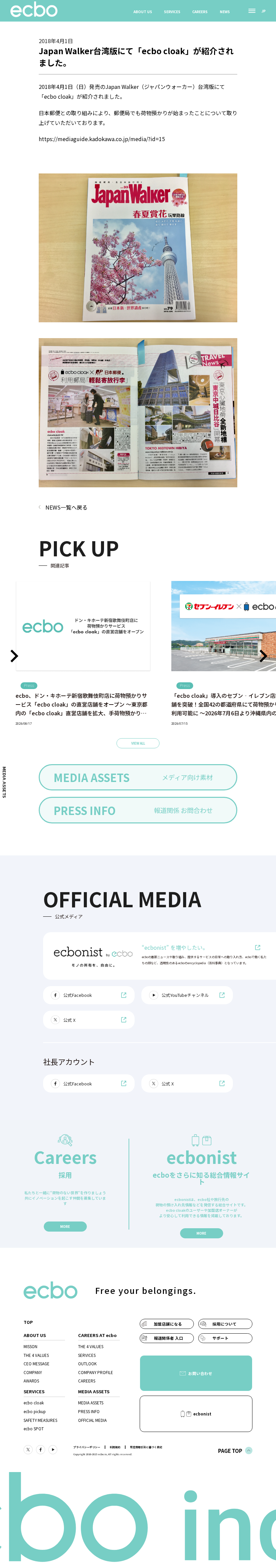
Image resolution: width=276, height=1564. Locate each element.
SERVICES (172, 11)
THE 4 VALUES (36, 1355)
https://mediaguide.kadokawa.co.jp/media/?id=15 (102, 139)
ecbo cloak (34, 1402)
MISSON (30, 1346)
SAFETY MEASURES (40, 1420)
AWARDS (31, 1380)
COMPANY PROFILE (95, 1372)
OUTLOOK (87, 1363)
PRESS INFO (89, 1411)
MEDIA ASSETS (90, 1402)
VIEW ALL (138, 743)
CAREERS (200, 11)
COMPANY (33, 1372)
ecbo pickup (35, 1411)
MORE (65, 1226)
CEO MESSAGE (36, 1363)
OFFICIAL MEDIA (92, 1420)
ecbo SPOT (34, 1428)
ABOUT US (143, 11)
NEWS (225, 11)
